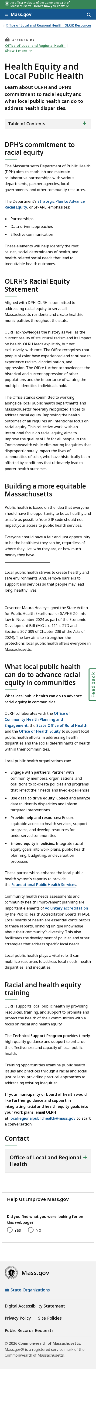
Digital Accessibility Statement (35, 1306)
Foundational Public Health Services (43, 884)
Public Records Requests (29, 1330)
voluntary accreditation (66, 908)
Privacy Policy (18, 1318)
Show (16, 50)
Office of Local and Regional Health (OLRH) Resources (48, 25)
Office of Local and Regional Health (35, 45)
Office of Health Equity (40, 731)
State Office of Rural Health (61, 725)
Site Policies (50, 1318)
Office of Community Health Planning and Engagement (37, 719)
